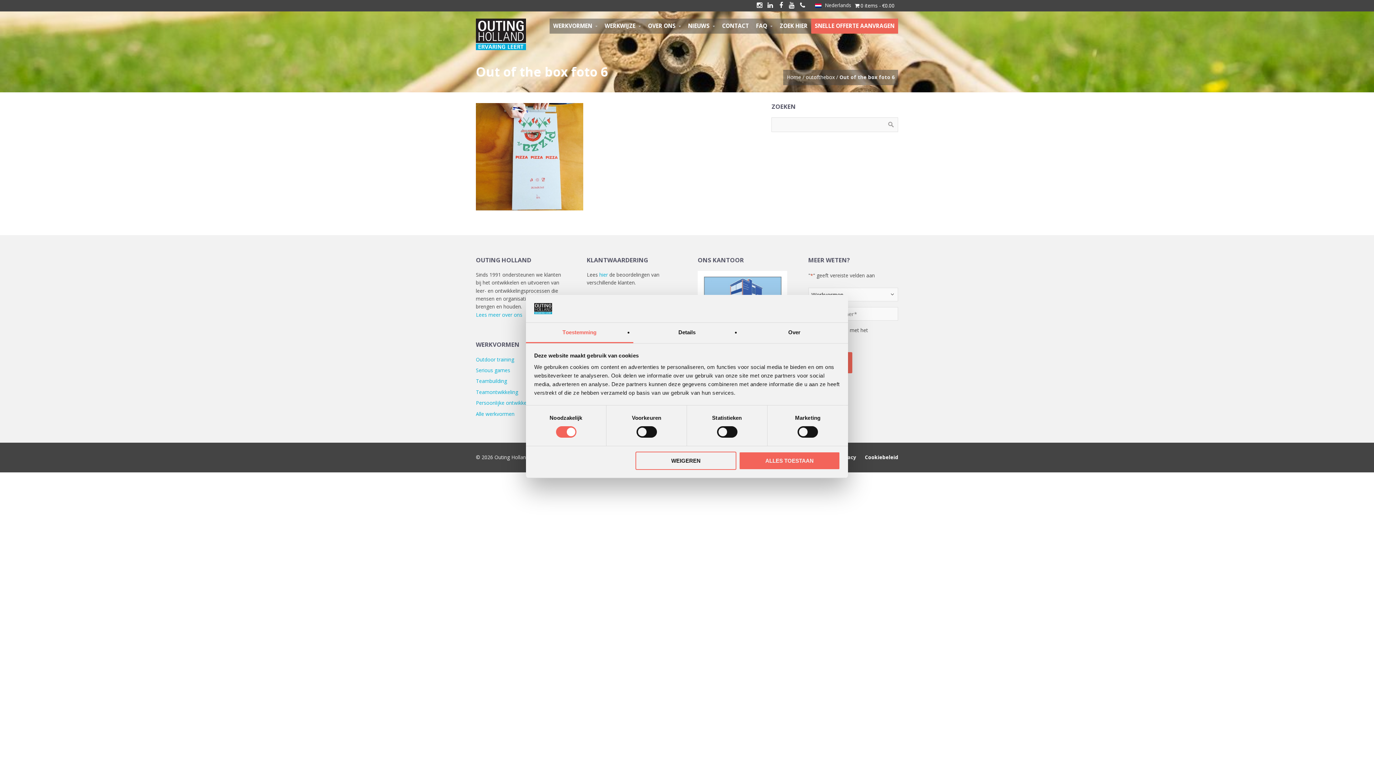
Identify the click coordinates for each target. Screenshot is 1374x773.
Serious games (493, 370)
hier (603, 274)
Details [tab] (687, 332)
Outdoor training (495, 359)
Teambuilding (491, 381)
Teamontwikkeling (497, 392)
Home (794, 77)
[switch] (647, 432)
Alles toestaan (789, 461)
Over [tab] (794, 332)
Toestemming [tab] (579, 332)
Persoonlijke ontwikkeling (505, 402)
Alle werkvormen (495, 413)
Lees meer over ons (499, 314)
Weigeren (686, 461)
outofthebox (820, 77)
